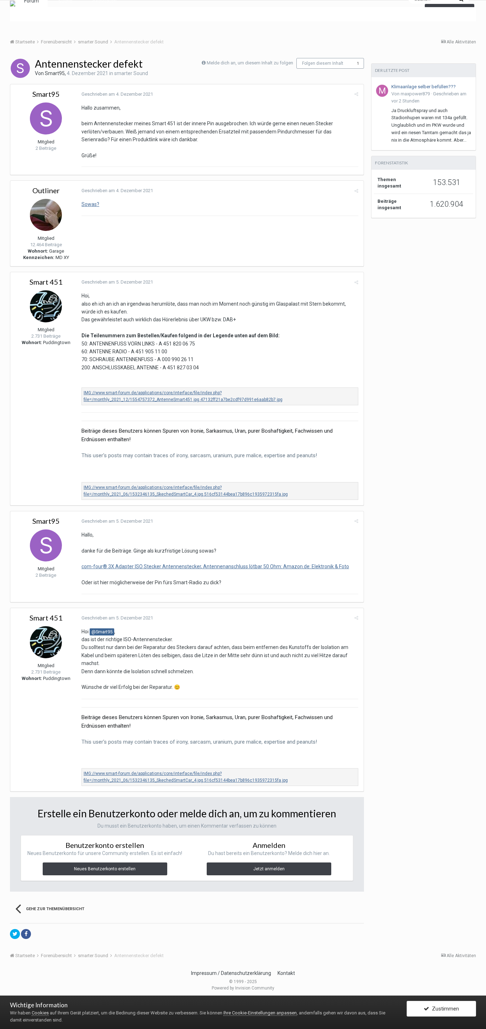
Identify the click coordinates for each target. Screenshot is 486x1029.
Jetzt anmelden (269, 868)
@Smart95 (101, 631)
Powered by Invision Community (243, 988)
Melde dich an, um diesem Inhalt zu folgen (250, 62)
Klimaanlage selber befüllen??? (423, 86)
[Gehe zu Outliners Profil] (46, 215)
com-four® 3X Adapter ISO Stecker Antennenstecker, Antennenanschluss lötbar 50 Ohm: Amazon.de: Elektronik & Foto (215, 566)
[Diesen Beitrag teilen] (356, 94)
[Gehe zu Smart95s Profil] (20, 68)
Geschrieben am (117, 94)
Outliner (46, 190)
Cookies (40, 1012)
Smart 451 (46, 282)
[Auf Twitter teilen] (15, 934)
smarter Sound (131, 73)
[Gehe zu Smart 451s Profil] (46, 306)
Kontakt (286, 973)
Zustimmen (444, 1009)
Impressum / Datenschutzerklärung (231, 973)
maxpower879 (415, 93)
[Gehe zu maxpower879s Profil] (382, 91)
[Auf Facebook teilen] (26, 934)
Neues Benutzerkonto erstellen (105, 868)
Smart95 (55, 73)
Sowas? (90, 204)
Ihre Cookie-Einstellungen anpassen (260, 1012)
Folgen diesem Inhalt (322, 63)
